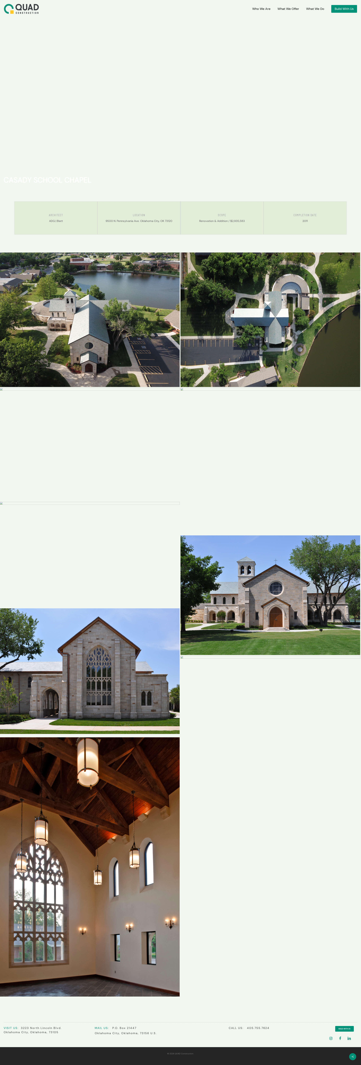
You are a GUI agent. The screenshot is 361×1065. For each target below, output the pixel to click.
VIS (6, 1028)
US (15, 1028)
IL (101, 1028)
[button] (344, 1029)
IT (10, 1028)
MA (97, 1028)
